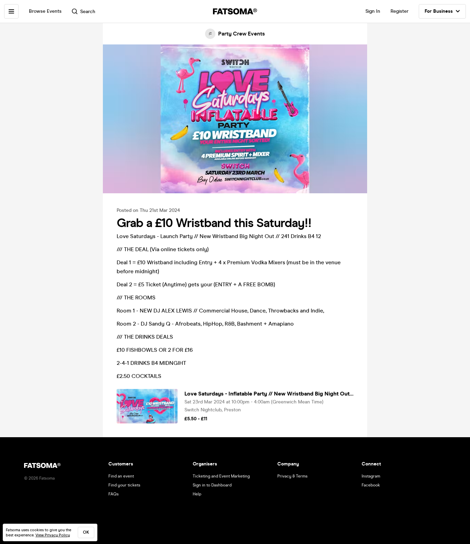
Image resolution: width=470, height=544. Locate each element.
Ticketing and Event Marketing (221, 476)
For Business (439, 11)
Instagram (371, 476)
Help (197, 494)
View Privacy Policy (52, 535)
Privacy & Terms (292, 476)
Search (87, 11)
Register (399, 11)
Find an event (121, 476)
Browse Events (45, 11)
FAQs (113, 494)
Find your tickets (124, 485)
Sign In (372, 11)
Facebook (371, 485)
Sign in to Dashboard (212, 485)
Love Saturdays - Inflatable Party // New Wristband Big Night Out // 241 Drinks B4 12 (268, 393)
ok (86, 532)
